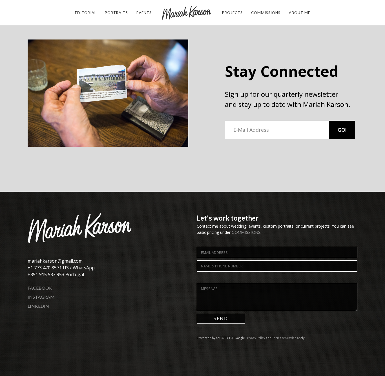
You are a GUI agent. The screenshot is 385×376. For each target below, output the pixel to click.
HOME (187, 12)
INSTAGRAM (41, 297)
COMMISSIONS (265, 12)
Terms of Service (284, 338)
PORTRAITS (116, 12)
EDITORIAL (85, 12)
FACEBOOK (40, 288)
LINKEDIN (38, 306)
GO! (342, 129)
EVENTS (144, 12)
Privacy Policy (255, 338)
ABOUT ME (299, 12)
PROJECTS (232, 12)
